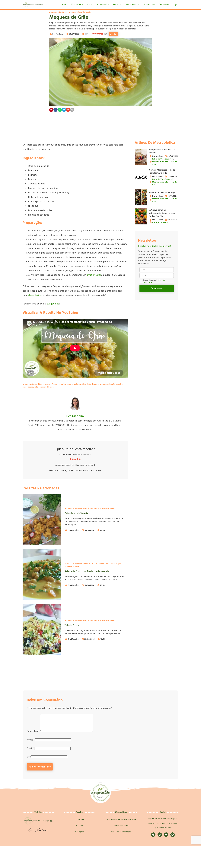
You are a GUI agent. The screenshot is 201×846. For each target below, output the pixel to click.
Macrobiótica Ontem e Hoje (162, 192)
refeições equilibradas (44, 387)
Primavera (104, 508)
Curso (90, 5)
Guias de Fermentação (121, 832)
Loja (175, 5)
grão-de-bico (80, 384)
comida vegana (66, 384)
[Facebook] (153, 834)
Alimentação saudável (32, 384)
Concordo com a (153, 281)
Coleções (80, 819)
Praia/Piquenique (91, 508)
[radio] (70, 460)
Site (29, 757)
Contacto (164, 5)
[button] (51, 110)
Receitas (117, 5)
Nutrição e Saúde (160, 222)
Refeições (79, 832)
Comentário (34, 731)
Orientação (103, 5)
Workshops (77, 5)
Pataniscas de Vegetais (77, 513)
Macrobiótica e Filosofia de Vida (164, 163)
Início (64, 5)
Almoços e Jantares (57, 12)
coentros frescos (50, 384)
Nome (30, 740)
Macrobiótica (132, 5)
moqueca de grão (107, 384)
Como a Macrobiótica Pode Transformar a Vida (162, 171)
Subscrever (156, 288)
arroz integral (94, 275)
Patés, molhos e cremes (93, 564)
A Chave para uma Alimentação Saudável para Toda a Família (162, 213)
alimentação (34, 295)
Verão (88, 12)
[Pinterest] (172, 834)
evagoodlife (53, 304)
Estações (80, 825)
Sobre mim (149, 5)
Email (30, 748)
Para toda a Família (76, 12)
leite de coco (93, 384)
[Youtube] (166, 834)
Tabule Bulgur (72, 625)
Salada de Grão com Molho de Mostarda (87, 571)
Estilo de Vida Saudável (162, 159)
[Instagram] (160, 834)
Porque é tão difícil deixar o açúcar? (162, 151)
